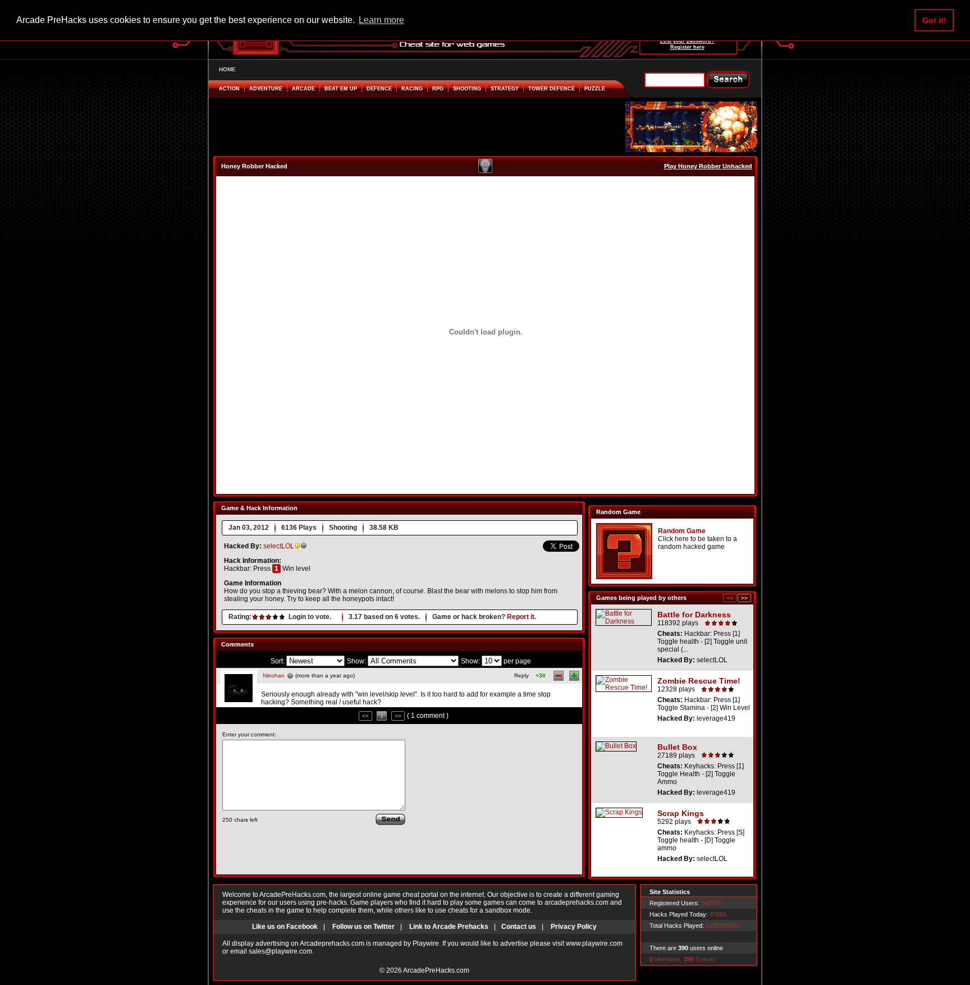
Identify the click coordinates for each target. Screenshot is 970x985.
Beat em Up (340, 88)
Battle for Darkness (694, 614)
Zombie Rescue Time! (698, 680)
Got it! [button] (934, 20)
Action (229, 88)
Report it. (521, 617)
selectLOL (278, 546)
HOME (227, 69)
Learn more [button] (381, 20)
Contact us (518, 927)
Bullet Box (677, 747)
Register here (687, 47)
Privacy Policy (574, 927)
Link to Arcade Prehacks (448, 927)
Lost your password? (687, 41)
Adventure (265, 88)
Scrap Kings (680, 813)
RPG (437, 88)
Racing (412, 88)
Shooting (467, 88)
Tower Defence (551, 88)
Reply (521, 675)
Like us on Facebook (285, 927)
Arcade (303, 88)
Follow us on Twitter (363, 927)
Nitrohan (274, 675)
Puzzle (594, 88)
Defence (379, 88)
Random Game (682, 531)
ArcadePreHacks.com (436, 970)
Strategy (505, 88)
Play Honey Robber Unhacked (708, 166)
